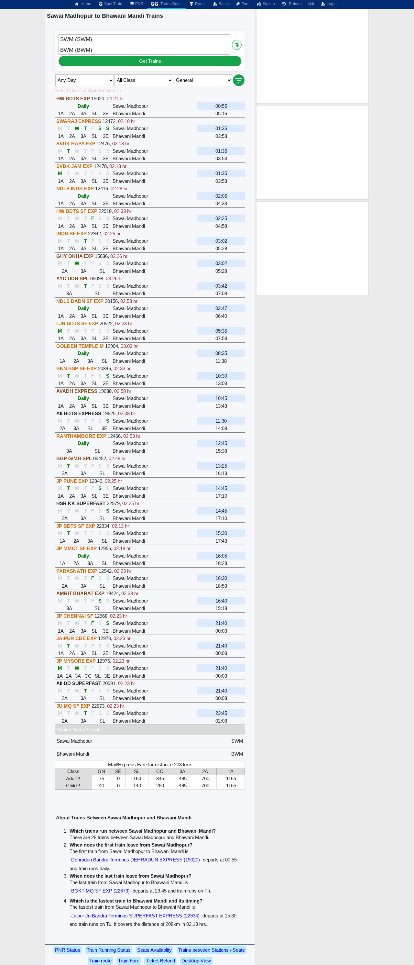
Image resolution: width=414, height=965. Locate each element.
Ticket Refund (160, 960)
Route (200, 4)
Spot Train (112, 4)
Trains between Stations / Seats (211, 950)
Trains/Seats (170, 4)
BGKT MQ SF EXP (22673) (100, 890)
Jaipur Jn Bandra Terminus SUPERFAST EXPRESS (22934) (135, 915)
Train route (100, 960)
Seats (223, 4)
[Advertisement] (312, 56)
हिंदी (311, 4)
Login (331, 4)
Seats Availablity (154, 950)
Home (85, 4)
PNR (139, 4)
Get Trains (150, 61)
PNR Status (67, 950)
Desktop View (196, 960)
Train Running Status (109, 950)
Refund (294, 4)
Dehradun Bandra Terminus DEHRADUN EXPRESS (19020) (135, 859)
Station (268, 4)
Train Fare (128, 960)
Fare (245, 4)
